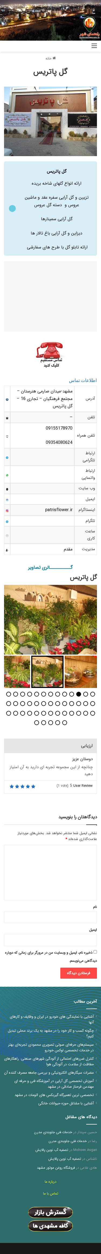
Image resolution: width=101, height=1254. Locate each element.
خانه (49, 58)
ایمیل (93, 930)
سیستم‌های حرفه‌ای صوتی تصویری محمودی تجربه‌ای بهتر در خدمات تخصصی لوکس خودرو (51, 1047)
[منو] (94, 48)
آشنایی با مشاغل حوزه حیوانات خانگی (66, 1103)
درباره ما (50, 1182)
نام (95, 907)
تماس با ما (50, 1193)
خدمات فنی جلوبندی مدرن (53, 1132)
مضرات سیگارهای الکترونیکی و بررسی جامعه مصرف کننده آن (49, 1073)
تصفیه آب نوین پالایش (51, 1150)
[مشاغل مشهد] (81, 46)
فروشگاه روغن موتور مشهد (56, 1168)
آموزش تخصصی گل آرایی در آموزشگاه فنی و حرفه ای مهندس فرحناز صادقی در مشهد (54, 1084)
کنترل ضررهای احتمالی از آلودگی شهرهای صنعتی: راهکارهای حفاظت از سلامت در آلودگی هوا (49, 1061)
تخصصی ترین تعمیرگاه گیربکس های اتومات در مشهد (54, 1095)
